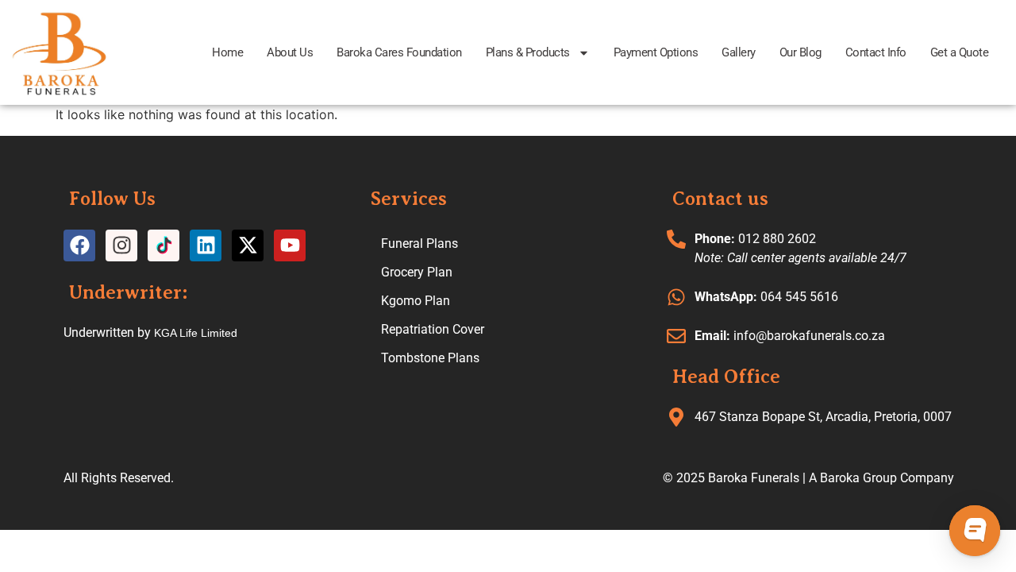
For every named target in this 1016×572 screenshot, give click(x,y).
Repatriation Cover (432, 329)
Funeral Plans (419, 243)
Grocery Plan (416, 272)
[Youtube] (290, 245)
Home (227, 52)
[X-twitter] (248, 245)
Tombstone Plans (430, 357)
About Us (290, 52)
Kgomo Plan (415, 300)
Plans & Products (528, 52)
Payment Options (656, 52)
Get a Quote (959, 52)
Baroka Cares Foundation (399, 52)
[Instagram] (121, 245)
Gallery (739, 52)
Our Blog (800, 52)
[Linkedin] (205, 245)
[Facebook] (79, 245)
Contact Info (875, 52)
